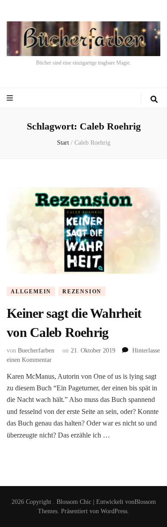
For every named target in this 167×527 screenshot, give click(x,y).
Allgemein (31, 291)
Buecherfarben (36, 350)
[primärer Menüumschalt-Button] (11, 98)
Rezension (82, 291)
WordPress (114, 511)
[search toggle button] (154, 99)
